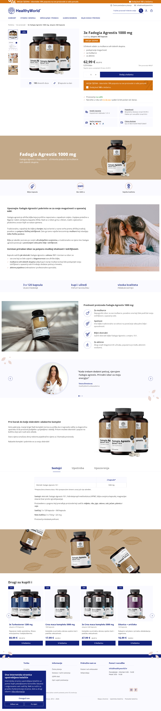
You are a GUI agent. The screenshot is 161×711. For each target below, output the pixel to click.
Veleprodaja (84, 673)
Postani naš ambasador (89, 669)
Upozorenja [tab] (101, 468)
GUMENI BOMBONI (70, 18)
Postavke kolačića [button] (131, 699)
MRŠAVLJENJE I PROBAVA (49, 18)
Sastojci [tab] (57, 468)
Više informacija (18, 691)
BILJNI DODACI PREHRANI (90, 18)
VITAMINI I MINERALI (28, 18)
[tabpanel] (80, 496)
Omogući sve (24, 698)
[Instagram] (131, 690)
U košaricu (26, 643)
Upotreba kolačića (116, 699)
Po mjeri (34, 704)
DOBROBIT (12, 18)
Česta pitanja (57, 669)
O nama (26, 669)
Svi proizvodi (21, 25)
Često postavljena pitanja (122, 5)
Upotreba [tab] (78, 468)
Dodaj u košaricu (126, 74)
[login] (146, 10)
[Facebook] (135, 690)
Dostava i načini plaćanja (61, 673)
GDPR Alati (56, 676)
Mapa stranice (103, 699)
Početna (11, 25)
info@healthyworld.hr (145, 5)
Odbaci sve (14, 704)
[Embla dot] (79, 396)
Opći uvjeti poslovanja (60, 680)
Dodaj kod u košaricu (142, 2)
